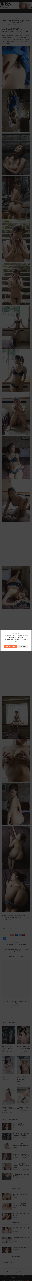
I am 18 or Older (11, 646)
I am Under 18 (22, 646)
